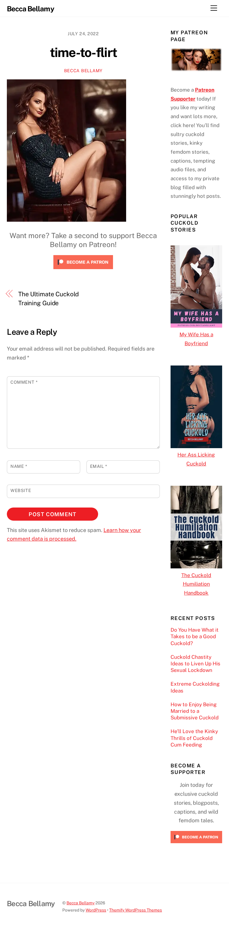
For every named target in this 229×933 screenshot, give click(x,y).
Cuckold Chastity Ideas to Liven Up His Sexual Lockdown (195, 663)
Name (18, 466)
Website (20, 490)
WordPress (96, 910)
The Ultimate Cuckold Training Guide (48, 298)
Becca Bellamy (83, 70)
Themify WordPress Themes (135, 910)
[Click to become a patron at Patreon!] (83, 270)
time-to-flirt (83, 52)
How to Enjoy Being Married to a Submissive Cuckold (195, 711)
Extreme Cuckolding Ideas (195, 687)
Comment (24, 382)
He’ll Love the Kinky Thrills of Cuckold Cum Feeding (194, 737)
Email (98, 466)
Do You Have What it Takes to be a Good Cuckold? (195, 636)
